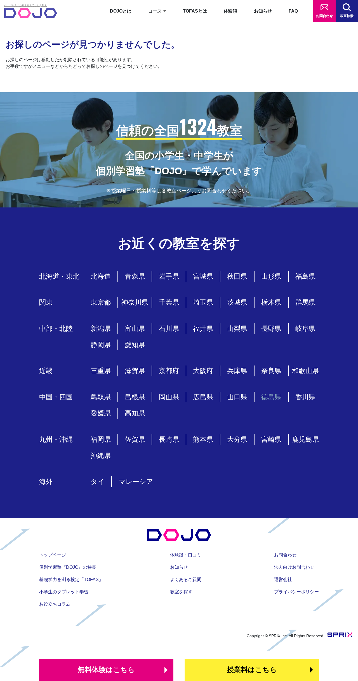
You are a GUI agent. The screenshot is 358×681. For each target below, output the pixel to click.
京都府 (169, 370)
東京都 (101, 302)
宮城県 (203, 276)
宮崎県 (271, 439)
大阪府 (203, 370)
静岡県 (101, 344)
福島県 (305, 276)
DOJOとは (120, 11)
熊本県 (203, 439)
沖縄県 (101, 455)
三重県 (101, 370)
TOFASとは (195, 11)
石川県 (169, 328)
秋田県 (237, 276)
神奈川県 (134, 302)
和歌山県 (305, 370)
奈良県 (271, 370)
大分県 (237, 439)
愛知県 (135, 344)
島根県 (135, 397)
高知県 (135, 413)
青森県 (135, 276)
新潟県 (101, 328)
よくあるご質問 (185, 579)
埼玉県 (203, 302)
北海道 (101, 276)
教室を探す (181, 591)
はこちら (106, 669)
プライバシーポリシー (296, 591)
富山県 (135, 328)
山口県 (237, 397)
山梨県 (237, 328)
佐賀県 (135, 439)
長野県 (271, 328)
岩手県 (169, 276)
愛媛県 (101, 413)
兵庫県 (237, 370)
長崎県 (169, 439)
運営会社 (283, 579)
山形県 (271, 276)
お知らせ (263, 11)
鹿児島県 (305, 439)
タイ (98, 481)
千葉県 (169, 302)
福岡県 (101, 439)
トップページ (52, 555)
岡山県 (169, 397)
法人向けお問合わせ (294, 567)
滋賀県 (135, 370)
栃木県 (271, 302)
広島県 (203, 397)
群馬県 (305, 302)
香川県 (305, 397)
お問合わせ (324, 16)
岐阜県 (305, 328)
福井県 (203, 328)
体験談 (230, 11)
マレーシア (136, 481)
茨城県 (237, 302)
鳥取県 (101, 397)
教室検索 (347, 16)
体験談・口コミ (185, 555)
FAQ (293, 11)
